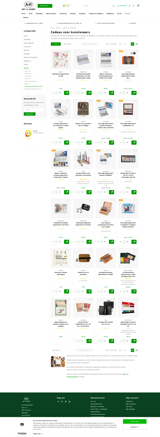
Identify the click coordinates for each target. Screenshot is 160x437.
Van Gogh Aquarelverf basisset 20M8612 (106, 174)
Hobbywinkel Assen (96, 404)
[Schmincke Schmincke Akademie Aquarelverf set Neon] (83, 208)
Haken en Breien (51, 14)
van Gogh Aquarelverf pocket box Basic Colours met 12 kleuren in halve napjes (106, 126)
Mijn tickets (129, 407)
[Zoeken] (113, 6)
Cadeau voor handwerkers (33, 89)
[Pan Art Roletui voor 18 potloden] (83, 258)
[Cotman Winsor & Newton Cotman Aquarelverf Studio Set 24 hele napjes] (106, 60)
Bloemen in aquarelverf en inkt (61, 75)
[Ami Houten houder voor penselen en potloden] (83, 159)
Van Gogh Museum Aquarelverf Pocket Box (128, 76)
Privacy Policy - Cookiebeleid (99, 409)
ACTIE (30, 14)
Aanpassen (134, 427)
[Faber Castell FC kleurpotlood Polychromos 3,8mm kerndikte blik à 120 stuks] (128, 258)
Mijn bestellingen (131, 404)
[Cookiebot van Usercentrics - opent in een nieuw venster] (22, 433)
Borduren (73, 14)
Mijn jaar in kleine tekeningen (61, 273)
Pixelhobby (39, 14)
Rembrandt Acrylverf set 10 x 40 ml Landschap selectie (128, 175)
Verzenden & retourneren (98, 414)
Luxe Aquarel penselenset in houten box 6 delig (106, 225)
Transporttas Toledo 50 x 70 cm (105, 323)
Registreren (129, 401)
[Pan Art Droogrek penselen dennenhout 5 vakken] (106, 258)
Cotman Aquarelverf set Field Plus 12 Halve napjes (60, 125)
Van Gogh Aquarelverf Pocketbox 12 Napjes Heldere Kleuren (128, 225)
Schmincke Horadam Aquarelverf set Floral (61, 224)
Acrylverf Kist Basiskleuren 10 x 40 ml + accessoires (83, 324)
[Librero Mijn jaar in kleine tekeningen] (61, 258)
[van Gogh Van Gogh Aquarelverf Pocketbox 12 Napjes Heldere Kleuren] (128, 208)
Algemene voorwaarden (97, 407)
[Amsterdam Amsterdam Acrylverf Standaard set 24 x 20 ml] (128, 308)
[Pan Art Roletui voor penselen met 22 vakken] (83, 109)
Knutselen (82, 14)
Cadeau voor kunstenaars (33, 86)
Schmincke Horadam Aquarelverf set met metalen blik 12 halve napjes (83, 76)
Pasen (28, 71)
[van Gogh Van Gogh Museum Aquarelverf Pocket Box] (128, 60)
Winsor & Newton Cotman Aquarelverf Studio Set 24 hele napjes (106, 76)
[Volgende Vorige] (98, 44)
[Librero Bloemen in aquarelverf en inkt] (61, 60)
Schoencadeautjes (31, 81)
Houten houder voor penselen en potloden (83, 174)
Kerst (27, 84)
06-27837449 (122, 6)
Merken (25, 18)
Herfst (27, 79)
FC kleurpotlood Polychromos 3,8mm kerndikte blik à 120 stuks (128, 274)
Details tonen (37, 433)
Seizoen (127, 14)
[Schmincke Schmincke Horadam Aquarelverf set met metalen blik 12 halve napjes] (83, 60)
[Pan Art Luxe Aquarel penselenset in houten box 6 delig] (106, 208)
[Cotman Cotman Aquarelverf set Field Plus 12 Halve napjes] (61, 109)
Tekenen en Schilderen (96, 14)
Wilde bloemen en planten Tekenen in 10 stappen (60, 324)
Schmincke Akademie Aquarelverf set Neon (83, 224)
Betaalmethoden (95, 412)
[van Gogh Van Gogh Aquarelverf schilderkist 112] (128, 109)
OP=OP (119, 14)
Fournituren (63, 14)
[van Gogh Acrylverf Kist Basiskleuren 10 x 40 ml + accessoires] (83, 308)
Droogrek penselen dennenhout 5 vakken (105, 273)
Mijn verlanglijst (130, 409)
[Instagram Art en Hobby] (61, 401)
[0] (137, 6)
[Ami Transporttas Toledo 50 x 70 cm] (106, 308)
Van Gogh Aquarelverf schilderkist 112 (128, 124)
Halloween (28, 76)
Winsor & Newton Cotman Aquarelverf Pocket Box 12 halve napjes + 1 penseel (61, 175)
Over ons (93, 401)
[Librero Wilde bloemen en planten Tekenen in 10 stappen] (61, 308)
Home (23, 14)
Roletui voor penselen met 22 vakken (83, 124)
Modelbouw (110, 14)
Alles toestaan (135, 421)
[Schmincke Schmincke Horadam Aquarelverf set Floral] (61, 208)
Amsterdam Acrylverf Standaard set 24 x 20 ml (128, 324)
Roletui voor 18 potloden (83, 273)
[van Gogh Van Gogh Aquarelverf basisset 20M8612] (106, 159)
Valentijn (28, 74)
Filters (56, 44)
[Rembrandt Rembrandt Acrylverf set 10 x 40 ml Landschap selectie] (128, 159)
